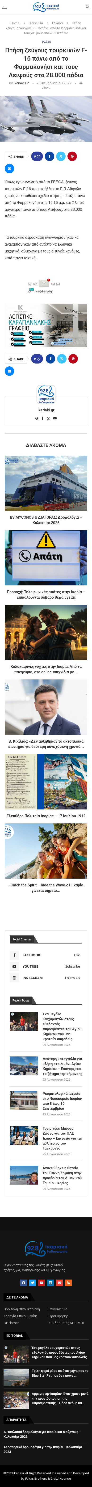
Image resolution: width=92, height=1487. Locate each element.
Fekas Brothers (36, 1478)
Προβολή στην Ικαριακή (22, 1309)
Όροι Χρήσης (58, 1316)
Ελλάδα (57, 23)
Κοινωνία (36, 23)
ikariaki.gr (21, 83)
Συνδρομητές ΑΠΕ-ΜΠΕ (66, 1323)
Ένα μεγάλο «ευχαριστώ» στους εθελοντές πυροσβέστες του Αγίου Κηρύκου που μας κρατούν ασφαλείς (62, 1026)
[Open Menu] (4, 7)
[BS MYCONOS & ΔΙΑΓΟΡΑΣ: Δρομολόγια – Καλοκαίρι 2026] (46, 483)
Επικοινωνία (57, 1309)
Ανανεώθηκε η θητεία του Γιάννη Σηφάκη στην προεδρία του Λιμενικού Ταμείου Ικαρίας (62, 1175)
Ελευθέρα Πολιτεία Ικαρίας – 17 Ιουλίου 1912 (46, 816)
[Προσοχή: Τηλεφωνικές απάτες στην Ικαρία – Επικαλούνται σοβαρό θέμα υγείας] (46, 557)
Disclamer (11, 1323)
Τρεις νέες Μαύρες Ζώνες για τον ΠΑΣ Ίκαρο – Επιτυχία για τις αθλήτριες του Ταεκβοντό (62, 1138)
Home (15, 23)
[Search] (87, 7)
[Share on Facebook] (49, 156)
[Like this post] (38, 156)
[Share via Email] (9, 168)
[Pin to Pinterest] (72, 156)
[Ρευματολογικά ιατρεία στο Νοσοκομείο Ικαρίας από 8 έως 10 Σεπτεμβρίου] (24, 1100)
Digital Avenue (60, 1478)
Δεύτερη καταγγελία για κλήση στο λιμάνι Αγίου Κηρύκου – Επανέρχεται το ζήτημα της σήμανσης (62, 1066)
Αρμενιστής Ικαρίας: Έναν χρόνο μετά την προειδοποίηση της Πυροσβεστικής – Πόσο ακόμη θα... (60, 1398)
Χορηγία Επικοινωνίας (20, 1316)
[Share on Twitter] (61, 156)
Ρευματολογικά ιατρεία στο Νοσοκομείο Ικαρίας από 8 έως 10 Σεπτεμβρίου (62, 1101)
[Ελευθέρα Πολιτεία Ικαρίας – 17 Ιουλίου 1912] (46, 781)
